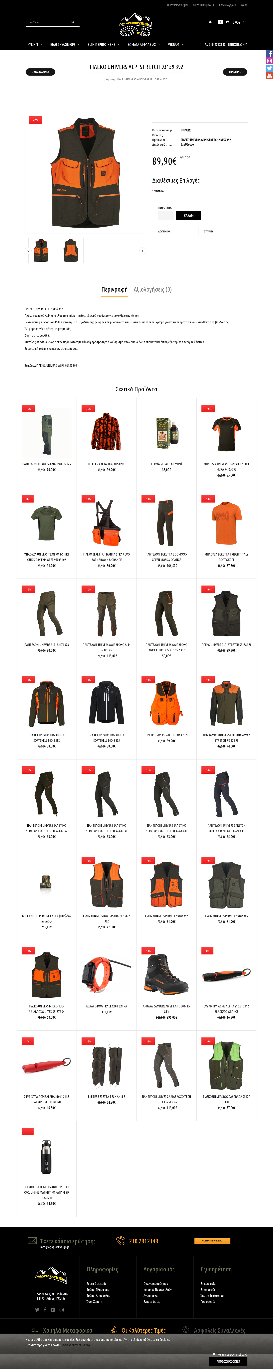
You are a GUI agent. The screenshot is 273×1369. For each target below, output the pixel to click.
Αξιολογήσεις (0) (153, 289)
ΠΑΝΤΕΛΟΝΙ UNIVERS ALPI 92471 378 (46, 645)
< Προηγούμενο (40, 72)
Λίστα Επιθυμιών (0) (203, 5)
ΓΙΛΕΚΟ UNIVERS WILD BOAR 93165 (166, 735)
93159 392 (71, 365)
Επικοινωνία (207, 1283)
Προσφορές (207, 1301)
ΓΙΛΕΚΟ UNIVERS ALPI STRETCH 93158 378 (226, 645)
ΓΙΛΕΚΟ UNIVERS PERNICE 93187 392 (166, 916)
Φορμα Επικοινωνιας (212, 1240)
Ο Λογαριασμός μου (177, 5)
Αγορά (243, 5)
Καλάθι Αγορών (227, 5)
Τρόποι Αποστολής (98, 1295)
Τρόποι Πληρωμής (98, 1289)
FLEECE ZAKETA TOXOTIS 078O (106, 464)
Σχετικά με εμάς (96, 1283)
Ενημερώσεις (151, 1301)
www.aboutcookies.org (76, 1345)
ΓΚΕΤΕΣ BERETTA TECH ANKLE (106, 1096)
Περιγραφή (114, 289)
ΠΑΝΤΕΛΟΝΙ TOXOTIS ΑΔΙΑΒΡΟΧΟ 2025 (46, 464)
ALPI (61, 365)
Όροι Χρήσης (95, 1301)
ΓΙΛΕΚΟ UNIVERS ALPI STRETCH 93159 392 (142, 79)
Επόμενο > (235, 72)
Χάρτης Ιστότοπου (212, 1295)
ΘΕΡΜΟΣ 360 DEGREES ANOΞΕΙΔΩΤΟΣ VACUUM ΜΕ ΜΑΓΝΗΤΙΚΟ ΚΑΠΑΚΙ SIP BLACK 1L (47, 1192)
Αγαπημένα (164, 231)
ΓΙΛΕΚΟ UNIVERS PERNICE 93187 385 (226, 916)
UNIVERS (186, 130)
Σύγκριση (208, 231)
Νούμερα (159, 190)
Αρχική (110, 79)
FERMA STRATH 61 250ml (166, 464)
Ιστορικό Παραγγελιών (157, 1289)
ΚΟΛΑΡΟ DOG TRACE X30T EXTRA (106, 1006)
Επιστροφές (207, 1289)
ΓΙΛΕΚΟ (40, 365)
